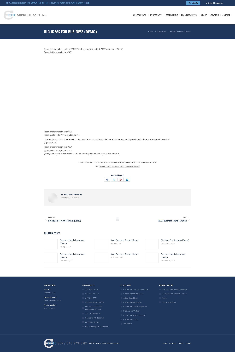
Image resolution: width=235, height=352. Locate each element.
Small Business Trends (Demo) (125, 240)
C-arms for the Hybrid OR (133, 294)
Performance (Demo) (118, 162)
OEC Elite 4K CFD (92, 294)
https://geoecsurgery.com (70, 198)
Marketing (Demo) (93, 162)
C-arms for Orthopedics (132, 302)
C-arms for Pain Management (135, 306)
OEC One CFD (90, 298)
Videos (164, 298)
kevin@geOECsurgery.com (214, 3)
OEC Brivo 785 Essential (94, 318)
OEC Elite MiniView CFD (94, 302)
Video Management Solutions (97, 326)
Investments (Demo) (118, 166)
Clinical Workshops (169, 302)
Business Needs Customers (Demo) (72, 242)
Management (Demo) (132, 166)
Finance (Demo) (105, 166)
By (133, 162)
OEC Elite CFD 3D (92, 289)
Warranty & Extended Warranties (175, 289)
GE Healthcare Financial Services (174, 294)
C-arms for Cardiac (130, 319)
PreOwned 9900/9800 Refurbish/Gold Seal (93, 307)
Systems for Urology (131, 311)
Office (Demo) (105, 162)
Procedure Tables (92, 322)
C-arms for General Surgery (134, 315)
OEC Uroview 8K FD (93, 313)
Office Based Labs (130, 298)
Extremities (127, 324)
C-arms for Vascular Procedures (136, 289)
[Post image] (51, 244)
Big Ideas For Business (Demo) (175, 240)
